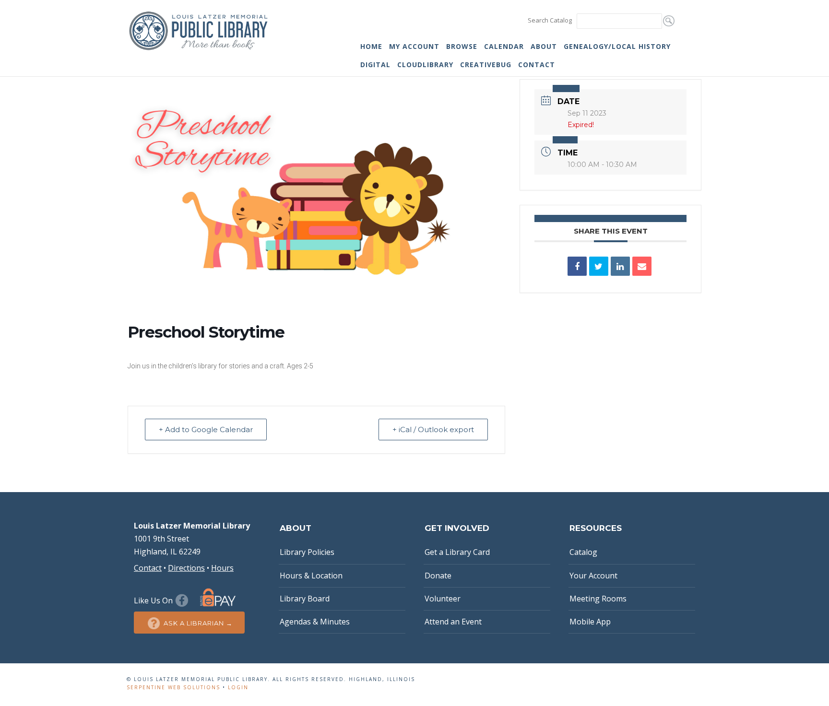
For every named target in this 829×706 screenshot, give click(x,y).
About (544, 46)
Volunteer (443, 598)
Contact (536, 64)
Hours (222, 568)
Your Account (593, 575)
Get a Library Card (457, 552)
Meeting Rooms (598, 598)
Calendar (504, 46)
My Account (414, 46)
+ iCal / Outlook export (433, 429)
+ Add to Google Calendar (206, 429)
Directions (186, 568)
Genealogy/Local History (617, 46)
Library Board (305, 598)
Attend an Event (453, 621)
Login (238, 687)
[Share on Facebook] (577, 266)
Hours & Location (311, 575)
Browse (461, 46)
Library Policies (307, 552)
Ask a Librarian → (198, 623)
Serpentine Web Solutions (173, 687)
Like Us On (154, 600)
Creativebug (485, 64)
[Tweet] (598, 266)
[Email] (641, 266)
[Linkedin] (620, 266)
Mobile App (590, 621)
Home (371, 46)
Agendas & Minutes (315, 621)
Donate (438, 575)
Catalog (583, 552)
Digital (375, 64)
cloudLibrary (425, 64)
